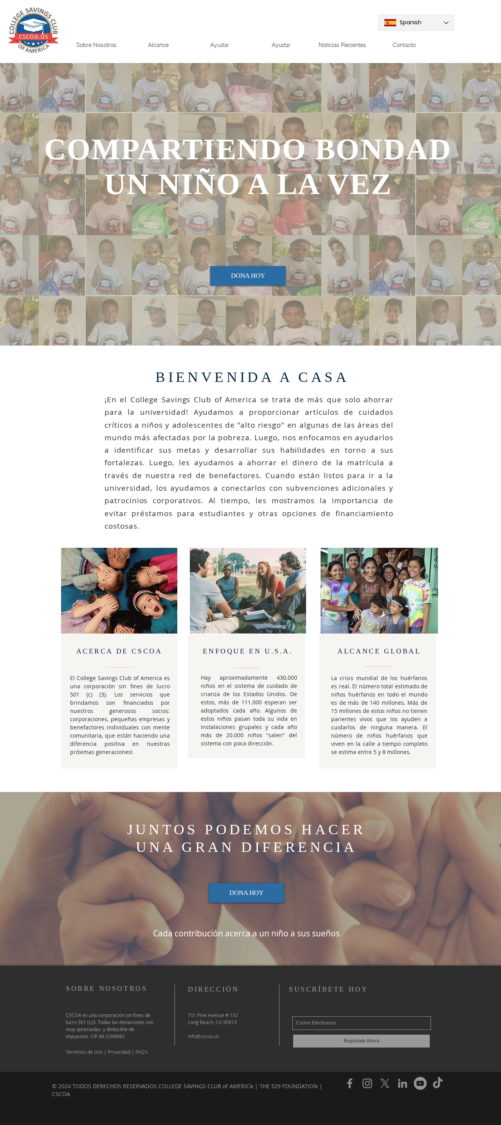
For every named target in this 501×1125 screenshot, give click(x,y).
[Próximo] (458, 204)
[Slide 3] (257, 326)
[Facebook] (349, 1083)
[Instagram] (367, 1083)
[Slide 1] (243, 326)
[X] (384, 1083)
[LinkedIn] (402, 1083)
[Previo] (42, 204)
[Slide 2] (250, 326)
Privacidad (118, 1052)
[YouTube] (420, 1083)
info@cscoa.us (203, 1036)
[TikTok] (437, 1083)
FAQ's (141, 1052)
